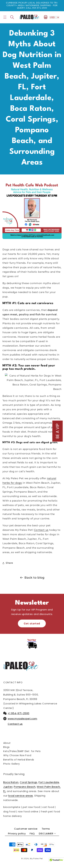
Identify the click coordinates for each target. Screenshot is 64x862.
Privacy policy (17, 833)
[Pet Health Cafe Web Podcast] (32, 209)
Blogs (6, 747)
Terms (46, 828)
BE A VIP (57, 431)
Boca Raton (11, 782)
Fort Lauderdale (49, 782)
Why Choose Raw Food (17, 755)
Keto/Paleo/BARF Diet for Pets (22, 751)
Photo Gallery (11, 763)
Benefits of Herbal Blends (18, 759)
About (7, 743)
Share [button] (9, 562)
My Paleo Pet (36, 858)
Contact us (41, 529)
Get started (32, 623)
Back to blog (34, 577)
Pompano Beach (24, 786)
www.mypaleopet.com (22, 718)
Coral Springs (28, 782)
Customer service (26, 828)
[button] (5, 17)
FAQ (32, 833)
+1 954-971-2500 (18, 713)
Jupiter (7, 786)
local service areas (20, 795)
